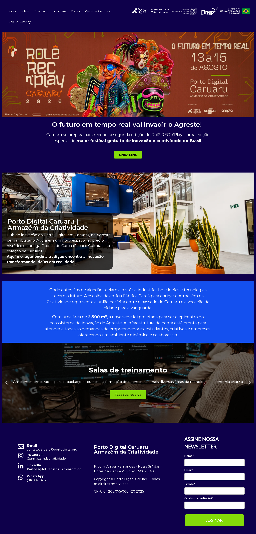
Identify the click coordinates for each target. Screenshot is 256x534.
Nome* (189, 456)
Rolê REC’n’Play (19, 22)
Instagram (35, 455)
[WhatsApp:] (21, 477)
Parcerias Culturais (97, 11)
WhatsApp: (36, 476)
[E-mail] (21, 447)
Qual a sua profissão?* (199, 498)
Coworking (41, 11)
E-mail (32, 446)
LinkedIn (34, 465)
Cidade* (189, 484)
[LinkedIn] (21, 466)
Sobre (25, 11)
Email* (188, 470)
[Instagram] (21, 456)
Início (12, 11)
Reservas (59, 11)
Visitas (75, 11)
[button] (6, 382)
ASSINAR (214, 520)
